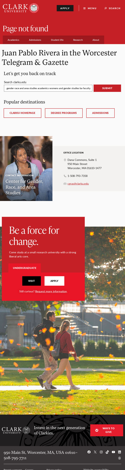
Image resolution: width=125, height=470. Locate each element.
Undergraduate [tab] (24, 268)
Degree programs (64, 113)
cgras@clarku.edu (78, 183)
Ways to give (108, 430)
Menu (92, 8)
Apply (65, 8)
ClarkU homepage (22, 113)
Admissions (100, 113)
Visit (31, 281)
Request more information (51, 291)
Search (115, 8)
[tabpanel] (43, 284)
